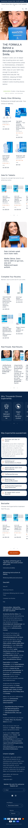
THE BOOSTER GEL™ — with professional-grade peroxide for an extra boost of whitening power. (7, 302)
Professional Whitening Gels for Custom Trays (13, 594)
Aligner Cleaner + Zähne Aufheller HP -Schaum (20, 329)
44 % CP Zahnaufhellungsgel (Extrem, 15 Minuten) (6, 199)
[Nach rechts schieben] (17, 215)
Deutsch (13, 813)
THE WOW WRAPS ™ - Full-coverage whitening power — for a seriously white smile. (20, 125)
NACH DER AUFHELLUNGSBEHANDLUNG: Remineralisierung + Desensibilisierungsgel (7, 331)
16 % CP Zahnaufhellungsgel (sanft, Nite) (6, 527)
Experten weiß (7, 121)
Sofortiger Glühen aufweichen (19, 298)
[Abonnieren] (23, 790)
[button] (2, 9)
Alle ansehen (14, 552)
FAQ (4, 601)
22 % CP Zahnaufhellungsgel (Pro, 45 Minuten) (18, 527)
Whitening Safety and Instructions (12, 577)
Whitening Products (8, 589)
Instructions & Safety (9, 567)
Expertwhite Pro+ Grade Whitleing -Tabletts (6, 158)
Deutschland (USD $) (13, 805)
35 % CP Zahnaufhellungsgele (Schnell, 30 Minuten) (18, 199)
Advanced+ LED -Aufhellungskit (20, 156)
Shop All (5, 586)
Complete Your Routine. (9, 598)
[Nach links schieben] (10, 215)
